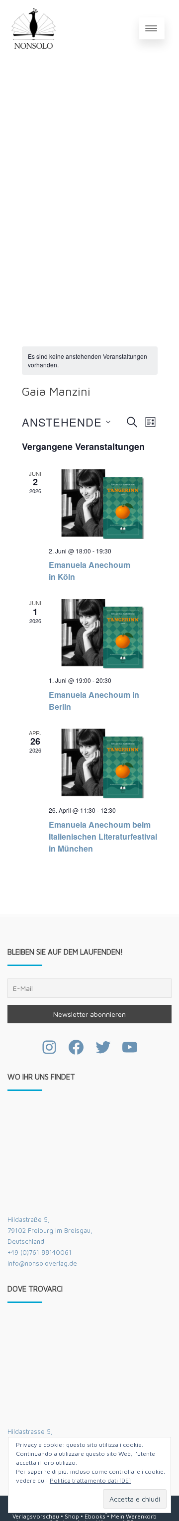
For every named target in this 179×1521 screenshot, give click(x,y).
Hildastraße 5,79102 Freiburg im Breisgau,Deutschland (49, 1230)
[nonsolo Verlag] (33, 28)
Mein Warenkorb (134, 1516)
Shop (72, 1516)
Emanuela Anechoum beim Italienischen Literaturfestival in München (103, 836)
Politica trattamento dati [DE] (90, 1480)
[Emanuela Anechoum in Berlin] (103, 633)
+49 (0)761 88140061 (39, 1252)
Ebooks (95, 1516)
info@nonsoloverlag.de (42, 1263)
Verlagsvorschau (35, 1516)
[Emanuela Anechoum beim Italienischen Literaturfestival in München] (103, 763)
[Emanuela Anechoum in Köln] (103, 504)
